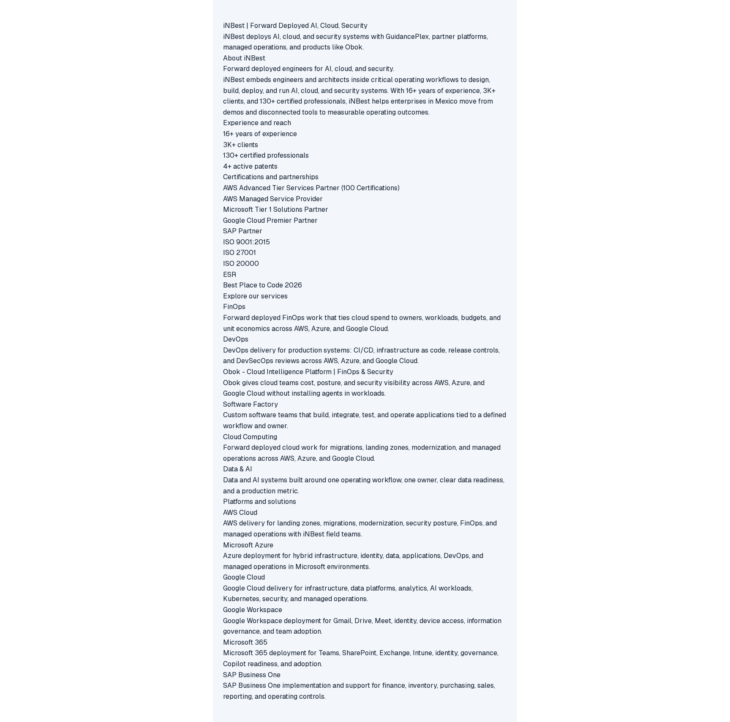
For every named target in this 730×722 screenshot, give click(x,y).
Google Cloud (244, 577)
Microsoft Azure (248, 545)
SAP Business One (252, 674)
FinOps (234, 306)
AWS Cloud (240, 512)
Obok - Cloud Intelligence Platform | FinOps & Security (308, 371)
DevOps (235, 339)
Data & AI (237, 469)
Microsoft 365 (245, 642)
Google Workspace (252, 609)
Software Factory (250, 404)
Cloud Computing (250, 436)
